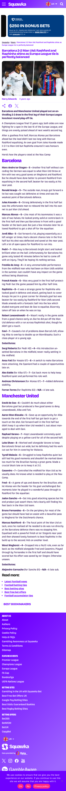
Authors (6, 624)
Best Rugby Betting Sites (15, 708)
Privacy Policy (9, 628)
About (5, 619)
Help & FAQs (8, 637)
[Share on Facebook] (10, 106)
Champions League (12, 664)
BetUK (5, 727)
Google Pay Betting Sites (15, 700)
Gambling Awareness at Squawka (20, 641)
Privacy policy (41, 786)
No (28, 786)
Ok (20, 786)
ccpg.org (10, 34)
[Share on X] (17, 106)
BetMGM (6, 722)
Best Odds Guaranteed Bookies (18, 704)
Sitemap (6, 650)
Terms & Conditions (12, 645)
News (13, 42)
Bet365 (5, 718)
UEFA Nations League (13, 681)
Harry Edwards (9, 99)
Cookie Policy (9, 632)
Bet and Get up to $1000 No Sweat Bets (28, 23)
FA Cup (5, 672)
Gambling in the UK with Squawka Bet (21, 691)
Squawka (5, 42)
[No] (62, 781)
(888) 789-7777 (35, 32)
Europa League (9, 668)
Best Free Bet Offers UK (14, 695)
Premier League (10, 659)
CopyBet (6, 731)
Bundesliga (8, 677)
